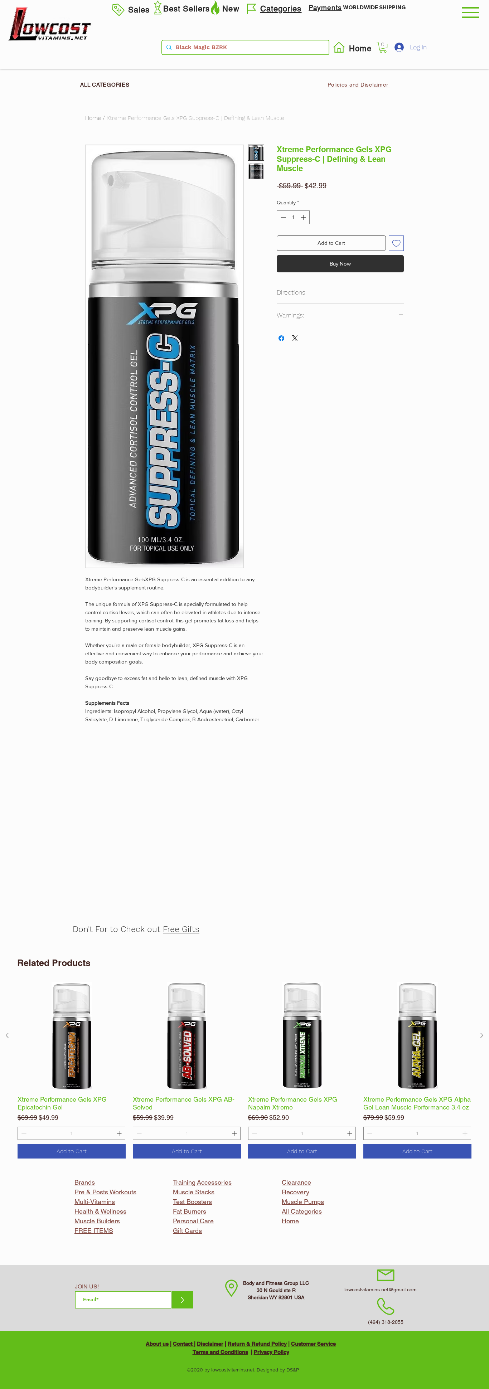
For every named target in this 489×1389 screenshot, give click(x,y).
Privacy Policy (271, 1352)
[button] (470, 12)
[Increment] (119, 1133)
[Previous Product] (7, 1035)
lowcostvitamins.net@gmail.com (380, 1289)
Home (93, 118)
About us (157, 1344)
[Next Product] (482, 1035)
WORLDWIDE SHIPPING (374, 7)
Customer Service (313, 1344)
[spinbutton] (71, 1133)
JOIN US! (87, 1287)
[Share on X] (295, 338)
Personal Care (193, 1221)
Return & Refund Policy (257, 1344)
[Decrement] (23, 1133)
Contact (183, 1344)
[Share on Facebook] (281, 338)
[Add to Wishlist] (396, 243)
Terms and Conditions (220, 1352)
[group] (244, 1070)
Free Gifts (181, 929)
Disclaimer (210, 1344)
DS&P (292, 1370)
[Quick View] (72, 1036)
